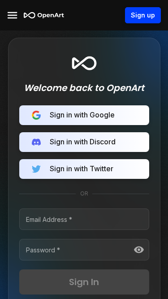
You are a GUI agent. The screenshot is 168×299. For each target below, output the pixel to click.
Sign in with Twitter (81, 168)
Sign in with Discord (83, 141)
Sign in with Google (82, 114)
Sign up (143, 15)
